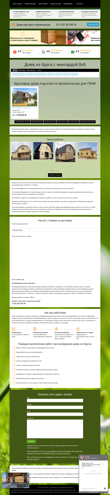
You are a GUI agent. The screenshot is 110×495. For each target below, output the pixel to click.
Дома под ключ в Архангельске (33, 24)
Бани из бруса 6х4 (73, 121)
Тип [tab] (15, 70)
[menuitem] (17, 3)
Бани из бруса (43, 4)
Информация (68, 4)
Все (40, 70)
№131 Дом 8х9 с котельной (21, 108)
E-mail (28, 411)
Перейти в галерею (54, 175)
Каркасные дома (30, 4)
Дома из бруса (17, 4)
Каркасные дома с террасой (22, 121)
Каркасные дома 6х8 (37, 121)
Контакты (80, 4)
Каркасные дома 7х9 (50, 121)
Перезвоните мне (93, 24)
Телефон (29, 404)
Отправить (31, 441)
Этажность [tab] (32, 70)
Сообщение (30, 418)
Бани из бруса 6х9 (62, 121)
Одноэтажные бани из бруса (88, 121)
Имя (28, 397)
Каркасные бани (55, 4)
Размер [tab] (22, 70)
